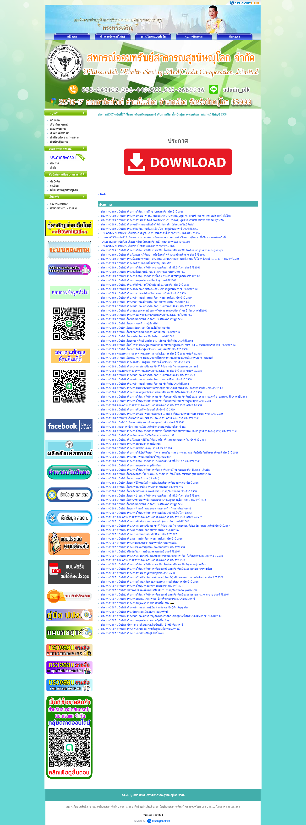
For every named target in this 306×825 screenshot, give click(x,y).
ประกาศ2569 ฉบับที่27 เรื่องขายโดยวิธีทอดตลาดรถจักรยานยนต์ (138, 246)
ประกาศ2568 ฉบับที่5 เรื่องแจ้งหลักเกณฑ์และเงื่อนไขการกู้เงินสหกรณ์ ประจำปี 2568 (149, 491)
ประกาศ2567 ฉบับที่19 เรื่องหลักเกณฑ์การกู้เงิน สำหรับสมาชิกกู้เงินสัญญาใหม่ (145, 607)
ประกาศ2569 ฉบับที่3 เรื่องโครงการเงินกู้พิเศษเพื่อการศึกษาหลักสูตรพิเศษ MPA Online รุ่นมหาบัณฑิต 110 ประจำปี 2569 (168, 345)
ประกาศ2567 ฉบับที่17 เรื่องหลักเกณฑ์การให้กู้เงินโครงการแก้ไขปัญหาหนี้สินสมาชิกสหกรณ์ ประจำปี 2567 (161, 616)
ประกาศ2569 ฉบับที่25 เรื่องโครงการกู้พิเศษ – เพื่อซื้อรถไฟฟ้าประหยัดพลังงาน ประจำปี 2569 (153, 254)
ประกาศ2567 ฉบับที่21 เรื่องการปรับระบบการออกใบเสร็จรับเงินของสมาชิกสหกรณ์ (148, 598)
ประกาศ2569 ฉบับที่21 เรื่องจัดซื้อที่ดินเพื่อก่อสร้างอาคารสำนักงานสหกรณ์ (143, 271)
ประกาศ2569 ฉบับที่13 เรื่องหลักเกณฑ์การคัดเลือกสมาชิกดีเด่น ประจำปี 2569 (145, 301)
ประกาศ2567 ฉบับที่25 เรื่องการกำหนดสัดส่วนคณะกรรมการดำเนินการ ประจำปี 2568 (150, 581)
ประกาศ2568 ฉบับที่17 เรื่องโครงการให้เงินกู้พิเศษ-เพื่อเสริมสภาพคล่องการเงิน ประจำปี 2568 (153, 439)
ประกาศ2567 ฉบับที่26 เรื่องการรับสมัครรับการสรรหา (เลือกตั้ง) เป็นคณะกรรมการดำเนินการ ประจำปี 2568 (162, 577)
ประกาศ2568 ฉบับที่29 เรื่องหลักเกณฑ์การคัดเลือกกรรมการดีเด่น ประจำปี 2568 (146, 379)
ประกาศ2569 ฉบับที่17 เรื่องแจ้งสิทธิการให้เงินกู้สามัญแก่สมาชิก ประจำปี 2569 (145, 284)
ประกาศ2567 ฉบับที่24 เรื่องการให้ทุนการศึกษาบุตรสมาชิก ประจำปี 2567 (142, 586)
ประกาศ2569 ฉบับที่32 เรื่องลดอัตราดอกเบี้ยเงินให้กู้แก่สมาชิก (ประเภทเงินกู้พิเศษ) (147, 224)
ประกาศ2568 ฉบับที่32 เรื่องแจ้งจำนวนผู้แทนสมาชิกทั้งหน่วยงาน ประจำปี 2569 (145, 362)
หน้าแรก (72, 36)
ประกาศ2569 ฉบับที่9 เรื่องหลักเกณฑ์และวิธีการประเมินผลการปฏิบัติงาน (142, 319)
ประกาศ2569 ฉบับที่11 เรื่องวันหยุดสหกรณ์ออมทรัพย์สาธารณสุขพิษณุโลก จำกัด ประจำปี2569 (154, 310)
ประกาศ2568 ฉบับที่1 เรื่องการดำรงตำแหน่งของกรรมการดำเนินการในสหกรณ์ (146, 508)
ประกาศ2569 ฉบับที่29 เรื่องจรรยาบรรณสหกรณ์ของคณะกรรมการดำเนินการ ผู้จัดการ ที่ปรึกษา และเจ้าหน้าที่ (163, 237)
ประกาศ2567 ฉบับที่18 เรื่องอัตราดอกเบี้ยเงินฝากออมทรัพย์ (134, 611)
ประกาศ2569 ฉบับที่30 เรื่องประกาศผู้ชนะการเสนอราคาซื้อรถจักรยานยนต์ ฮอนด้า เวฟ (151, 233)
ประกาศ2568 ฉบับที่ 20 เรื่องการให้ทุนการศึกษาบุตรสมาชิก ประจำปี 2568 (142, 422)
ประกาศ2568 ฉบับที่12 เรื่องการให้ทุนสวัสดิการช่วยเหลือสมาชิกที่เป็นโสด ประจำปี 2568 (150, 461)
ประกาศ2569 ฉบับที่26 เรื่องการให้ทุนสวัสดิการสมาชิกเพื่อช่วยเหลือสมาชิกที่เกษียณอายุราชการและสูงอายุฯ (162, 250)
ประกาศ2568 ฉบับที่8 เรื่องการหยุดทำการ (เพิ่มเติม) (130, 478)
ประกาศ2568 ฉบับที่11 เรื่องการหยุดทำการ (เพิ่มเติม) (131, 465)
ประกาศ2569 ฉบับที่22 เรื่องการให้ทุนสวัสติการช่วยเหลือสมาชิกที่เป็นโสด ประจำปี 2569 (150, 267)
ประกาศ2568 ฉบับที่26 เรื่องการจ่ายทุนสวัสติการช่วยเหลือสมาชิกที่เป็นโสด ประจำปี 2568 (151, 392)
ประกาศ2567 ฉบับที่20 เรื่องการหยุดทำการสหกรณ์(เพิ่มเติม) (135, 603)
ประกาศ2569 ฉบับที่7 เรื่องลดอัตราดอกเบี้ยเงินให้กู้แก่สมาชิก (135, 327)
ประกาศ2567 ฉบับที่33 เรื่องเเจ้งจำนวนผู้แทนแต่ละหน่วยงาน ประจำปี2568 (143, 547)
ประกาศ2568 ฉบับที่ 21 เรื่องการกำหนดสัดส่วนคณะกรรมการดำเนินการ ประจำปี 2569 (150, 418)
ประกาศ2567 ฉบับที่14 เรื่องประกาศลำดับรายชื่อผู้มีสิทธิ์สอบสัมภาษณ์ (140, 629)
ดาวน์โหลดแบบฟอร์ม (153, 36)
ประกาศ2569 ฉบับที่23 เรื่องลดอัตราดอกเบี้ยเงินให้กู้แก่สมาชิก (136, 263)
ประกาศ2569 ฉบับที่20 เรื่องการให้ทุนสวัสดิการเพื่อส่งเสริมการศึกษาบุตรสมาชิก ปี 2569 (151, 276)
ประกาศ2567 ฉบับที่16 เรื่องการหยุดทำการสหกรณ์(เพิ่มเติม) (135, 620)
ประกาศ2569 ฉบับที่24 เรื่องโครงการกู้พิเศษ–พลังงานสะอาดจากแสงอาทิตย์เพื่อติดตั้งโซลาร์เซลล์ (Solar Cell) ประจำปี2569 (170, 258)
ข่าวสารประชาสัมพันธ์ (113, 36)
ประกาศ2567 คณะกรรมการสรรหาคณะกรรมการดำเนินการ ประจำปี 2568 (143, 560)
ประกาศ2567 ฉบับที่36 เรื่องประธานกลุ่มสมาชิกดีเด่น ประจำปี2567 (139, 534)
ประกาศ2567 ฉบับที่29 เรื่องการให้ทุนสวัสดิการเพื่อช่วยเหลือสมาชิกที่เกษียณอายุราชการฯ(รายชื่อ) (156, 568)
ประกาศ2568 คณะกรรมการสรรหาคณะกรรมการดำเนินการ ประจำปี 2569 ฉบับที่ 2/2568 (151, 370)
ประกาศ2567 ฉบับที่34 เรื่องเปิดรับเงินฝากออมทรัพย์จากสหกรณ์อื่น (139, 542)
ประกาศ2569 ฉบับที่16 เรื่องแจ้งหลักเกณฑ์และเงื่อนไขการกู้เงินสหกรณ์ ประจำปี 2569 (149, 289)
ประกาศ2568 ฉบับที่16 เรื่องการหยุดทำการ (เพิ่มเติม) (131, 444)
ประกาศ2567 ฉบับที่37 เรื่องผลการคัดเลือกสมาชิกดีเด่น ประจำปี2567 (140, 530)
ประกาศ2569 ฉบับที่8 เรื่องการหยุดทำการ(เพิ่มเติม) (129, 323)
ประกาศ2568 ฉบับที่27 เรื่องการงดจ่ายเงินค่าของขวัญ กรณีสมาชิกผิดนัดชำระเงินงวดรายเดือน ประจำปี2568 (162, 388)
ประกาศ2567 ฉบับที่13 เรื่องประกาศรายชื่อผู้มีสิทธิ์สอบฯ (132, 633)
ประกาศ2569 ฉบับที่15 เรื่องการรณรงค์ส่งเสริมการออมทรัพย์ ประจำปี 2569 (143, 293)
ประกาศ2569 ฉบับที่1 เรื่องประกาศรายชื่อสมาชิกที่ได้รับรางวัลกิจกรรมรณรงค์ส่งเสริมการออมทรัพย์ (157, 357)
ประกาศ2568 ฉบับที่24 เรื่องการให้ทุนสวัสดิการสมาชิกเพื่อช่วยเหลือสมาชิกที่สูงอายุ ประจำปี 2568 (156, 400)
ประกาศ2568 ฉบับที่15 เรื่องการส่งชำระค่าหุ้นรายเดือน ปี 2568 (136, 448)
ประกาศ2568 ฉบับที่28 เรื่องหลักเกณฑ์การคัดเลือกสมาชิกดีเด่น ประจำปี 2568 (145, 383)
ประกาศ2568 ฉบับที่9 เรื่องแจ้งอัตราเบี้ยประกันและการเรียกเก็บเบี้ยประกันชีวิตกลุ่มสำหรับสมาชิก (156, 474)
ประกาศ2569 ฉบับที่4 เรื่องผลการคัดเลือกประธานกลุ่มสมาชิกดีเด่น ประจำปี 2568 (147, 340)
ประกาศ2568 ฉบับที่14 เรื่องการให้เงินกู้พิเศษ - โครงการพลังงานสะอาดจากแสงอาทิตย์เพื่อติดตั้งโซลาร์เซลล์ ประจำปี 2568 (170, 452)
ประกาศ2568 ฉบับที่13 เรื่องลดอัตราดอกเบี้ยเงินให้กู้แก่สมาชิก (136, 456)
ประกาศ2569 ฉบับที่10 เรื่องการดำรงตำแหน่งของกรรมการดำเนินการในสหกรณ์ (146, 314)
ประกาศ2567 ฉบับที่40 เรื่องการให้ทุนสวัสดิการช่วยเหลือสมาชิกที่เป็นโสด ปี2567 (146, 512)
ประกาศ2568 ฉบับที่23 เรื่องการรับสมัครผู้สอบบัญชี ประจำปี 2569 (138, 409)
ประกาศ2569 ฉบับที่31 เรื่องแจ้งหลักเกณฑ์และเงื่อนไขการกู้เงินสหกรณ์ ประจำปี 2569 (150, 228)
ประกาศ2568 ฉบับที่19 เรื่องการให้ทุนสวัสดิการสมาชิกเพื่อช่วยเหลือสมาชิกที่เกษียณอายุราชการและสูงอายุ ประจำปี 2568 (169, 431)
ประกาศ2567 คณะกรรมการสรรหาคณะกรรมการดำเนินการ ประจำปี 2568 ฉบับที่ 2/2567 (151, 517)
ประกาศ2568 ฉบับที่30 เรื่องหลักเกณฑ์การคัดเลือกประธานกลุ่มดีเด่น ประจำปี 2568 (148, 375)
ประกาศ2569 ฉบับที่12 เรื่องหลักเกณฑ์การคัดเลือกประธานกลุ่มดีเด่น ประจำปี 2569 (148, 306)
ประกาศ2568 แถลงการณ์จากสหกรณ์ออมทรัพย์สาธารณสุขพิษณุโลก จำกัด (143, 426)
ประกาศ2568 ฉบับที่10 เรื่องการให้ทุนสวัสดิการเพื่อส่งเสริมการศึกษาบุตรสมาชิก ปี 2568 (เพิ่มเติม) (156, 469)
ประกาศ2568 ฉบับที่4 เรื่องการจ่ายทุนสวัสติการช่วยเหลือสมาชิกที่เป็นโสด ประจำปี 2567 (150, 495)
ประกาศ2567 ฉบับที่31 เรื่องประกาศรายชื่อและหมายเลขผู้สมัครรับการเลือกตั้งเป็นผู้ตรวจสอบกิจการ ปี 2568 (162, 555)
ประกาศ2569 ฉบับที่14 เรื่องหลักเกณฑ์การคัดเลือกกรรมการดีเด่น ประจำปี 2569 (146, 297)
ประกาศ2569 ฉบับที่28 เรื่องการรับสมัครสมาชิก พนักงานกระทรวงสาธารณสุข (145, 241)
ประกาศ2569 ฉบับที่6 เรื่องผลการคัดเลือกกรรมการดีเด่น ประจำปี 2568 (141, 332)
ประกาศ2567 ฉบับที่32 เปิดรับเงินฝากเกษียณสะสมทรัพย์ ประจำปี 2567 (140, 551)
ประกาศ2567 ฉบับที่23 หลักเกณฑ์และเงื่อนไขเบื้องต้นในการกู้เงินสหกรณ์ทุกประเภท (149, 590)
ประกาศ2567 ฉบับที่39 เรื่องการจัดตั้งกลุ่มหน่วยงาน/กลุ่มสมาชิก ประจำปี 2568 (145, 521)
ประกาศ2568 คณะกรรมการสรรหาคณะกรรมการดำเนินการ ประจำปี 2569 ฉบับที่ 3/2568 (151, 353)
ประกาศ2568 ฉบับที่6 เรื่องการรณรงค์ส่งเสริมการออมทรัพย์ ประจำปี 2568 (142, 487)
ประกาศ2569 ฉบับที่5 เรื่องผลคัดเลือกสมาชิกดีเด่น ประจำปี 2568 (137, 336)
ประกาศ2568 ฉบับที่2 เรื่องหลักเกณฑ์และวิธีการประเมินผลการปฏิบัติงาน (142, 504)
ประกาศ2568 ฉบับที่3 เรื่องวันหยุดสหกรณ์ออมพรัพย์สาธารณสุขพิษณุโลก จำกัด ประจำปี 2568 (154, 499)
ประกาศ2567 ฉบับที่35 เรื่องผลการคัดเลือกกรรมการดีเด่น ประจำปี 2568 (142, 538)
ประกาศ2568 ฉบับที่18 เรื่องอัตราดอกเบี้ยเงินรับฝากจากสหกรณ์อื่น (138, 435)
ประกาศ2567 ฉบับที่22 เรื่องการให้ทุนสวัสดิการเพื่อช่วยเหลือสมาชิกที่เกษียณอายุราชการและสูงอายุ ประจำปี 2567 (165, 594)
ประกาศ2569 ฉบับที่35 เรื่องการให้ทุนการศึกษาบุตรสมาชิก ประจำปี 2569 (142, 211)
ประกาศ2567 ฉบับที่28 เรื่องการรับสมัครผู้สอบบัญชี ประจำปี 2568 (138, 573)
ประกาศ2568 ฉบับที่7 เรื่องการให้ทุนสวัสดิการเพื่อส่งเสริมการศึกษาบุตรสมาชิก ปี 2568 (150, 482)
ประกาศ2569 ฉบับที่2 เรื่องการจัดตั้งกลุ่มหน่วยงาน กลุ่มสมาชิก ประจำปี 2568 (144, 349)
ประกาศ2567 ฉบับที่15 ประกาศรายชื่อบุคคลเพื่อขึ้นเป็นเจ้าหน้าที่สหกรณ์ (142, 624)
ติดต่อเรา (234, 36)
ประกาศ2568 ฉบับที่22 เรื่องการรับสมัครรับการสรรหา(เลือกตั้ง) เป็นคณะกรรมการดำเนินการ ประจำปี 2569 (162, 413)
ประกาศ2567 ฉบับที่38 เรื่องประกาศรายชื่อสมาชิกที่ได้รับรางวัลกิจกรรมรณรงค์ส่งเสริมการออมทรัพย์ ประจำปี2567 (165, 525)
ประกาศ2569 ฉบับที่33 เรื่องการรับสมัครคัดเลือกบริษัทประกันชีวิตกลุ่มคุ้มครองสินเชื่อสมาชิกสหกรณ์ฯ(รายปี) (162, 220)
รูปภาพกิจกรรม (193, 36)
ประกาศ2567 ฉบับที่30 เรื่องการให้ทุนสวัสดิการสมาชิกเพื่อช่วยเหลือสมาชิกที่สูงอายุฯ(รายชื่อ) (153, 564)
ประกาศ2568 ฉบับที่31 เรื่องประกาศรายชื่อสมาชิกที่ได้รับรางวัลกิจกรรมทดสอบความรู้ (149, 366)
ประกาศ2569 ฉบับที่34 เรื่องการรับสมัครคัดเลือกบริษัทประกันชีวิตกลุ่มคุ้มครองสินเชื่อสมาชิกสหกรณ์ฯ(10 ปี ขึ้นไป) (166, 215)
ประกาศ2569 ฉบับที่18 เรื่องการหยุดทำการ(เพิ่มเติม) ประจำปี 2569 (139, 280)
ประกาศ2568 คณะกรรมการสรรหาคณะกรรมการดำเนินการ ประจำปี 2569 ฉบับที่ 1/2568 (151, 405)
